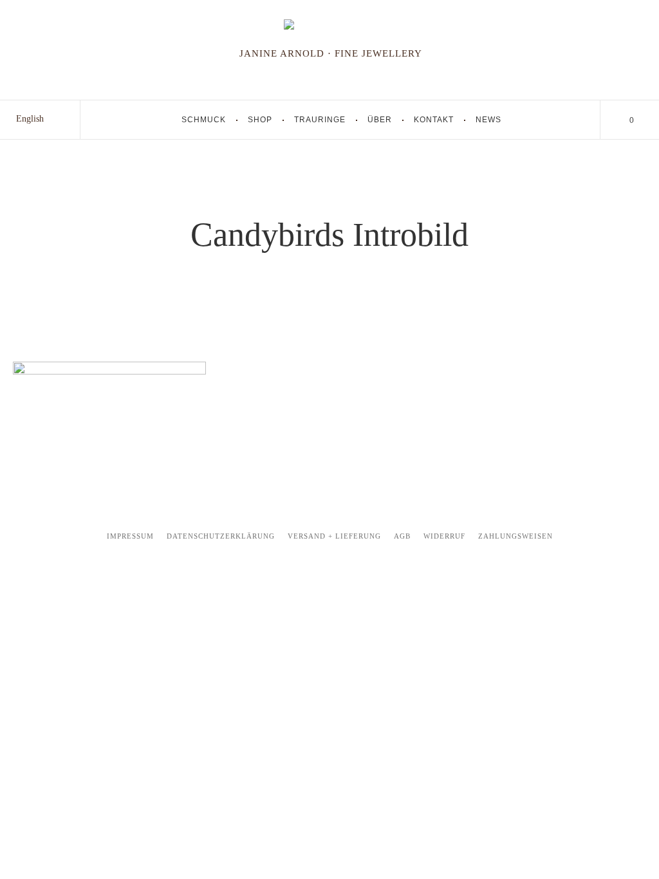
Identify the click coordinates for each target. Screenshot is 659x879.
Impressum (130, 536)
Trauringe (320, 119)
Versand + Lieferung (334, 536)
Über (379, 119)
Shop (260, 119)
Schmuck (203, 119)
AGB (402, 536)
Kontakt (434, 119)
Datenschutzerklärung (221, 536)
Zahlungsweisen (515, 536)
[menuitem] (30, 119)
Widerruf (444, 536)
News (488, 119)
